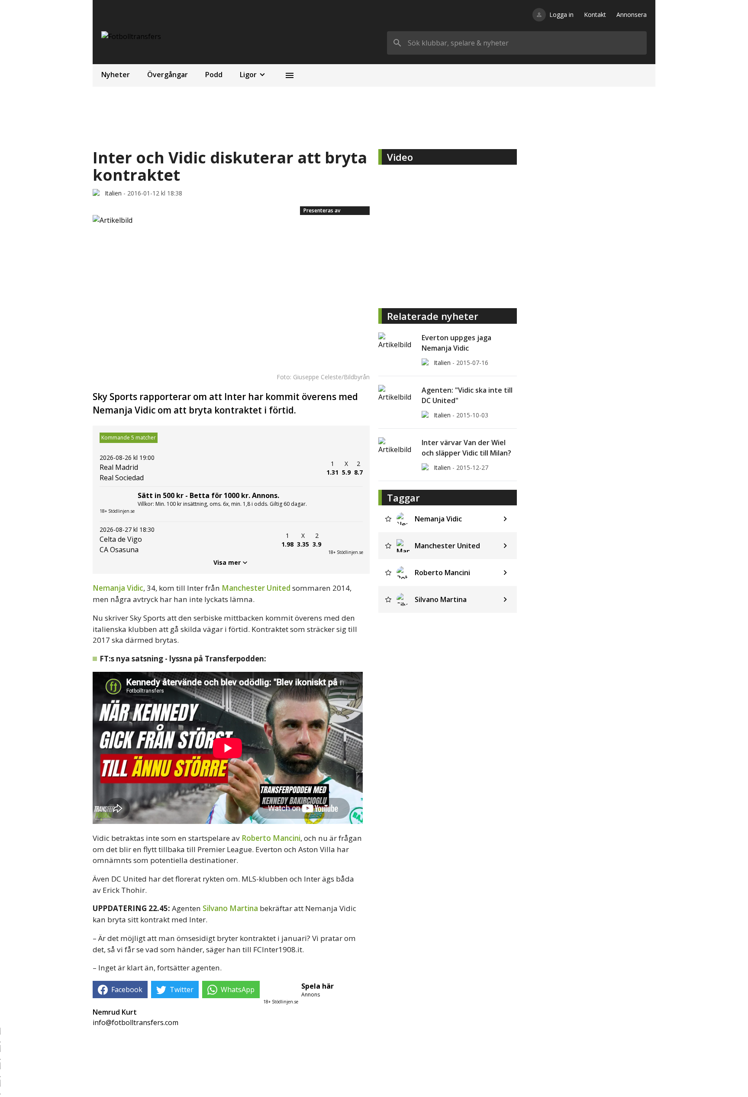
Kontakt (595, 14)
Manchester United (256, 588)
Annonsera (631, 14)
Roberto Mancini (271, 838)
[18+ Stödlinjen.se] (345, 540)
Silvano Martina (230, 908)
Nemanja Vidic (118, 588)
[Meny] (289, 75)
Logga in (561, 14)
